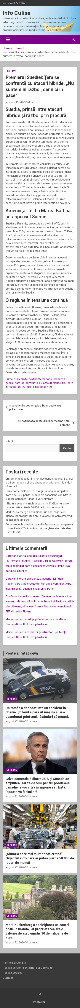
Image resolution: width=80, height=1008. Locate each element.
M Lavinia (31, 721)
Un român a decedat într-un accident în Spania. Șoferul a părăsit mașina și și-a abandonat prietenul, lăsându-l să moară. (39, 482)
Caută (9, 440)
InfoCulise (39, 1002)
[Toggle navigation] (8, 39)
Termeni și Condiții (14, 962)
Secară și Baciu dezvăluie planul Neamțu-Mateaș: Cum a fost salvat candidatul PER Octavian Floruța (40, 606)
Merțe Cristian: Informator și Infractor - (30, 632)
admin (30, 102)
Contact (8, 977)
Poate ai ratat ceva (21, 653)
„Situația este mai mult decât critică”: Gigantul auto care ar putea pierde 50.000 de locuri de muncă (40, 858)
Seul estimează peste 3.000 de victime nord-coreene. (43, 423)
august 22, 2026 (15, 721)
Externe (11, 71)
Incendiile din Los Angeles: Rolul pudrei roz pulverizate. (35, 407)
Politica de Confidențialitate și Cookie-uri (28, 967)
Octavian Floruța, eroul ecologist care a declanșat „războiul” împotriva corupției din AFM (39, 566)
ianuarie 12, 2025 (16, 102)
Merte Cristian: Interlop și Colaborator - (30, 619)
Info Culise (16, 13)
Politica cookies (12, 972)
